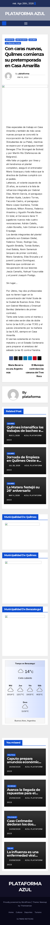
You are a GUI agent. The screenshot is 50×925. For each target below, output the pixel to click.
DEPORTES (10, 40)
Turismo (38, 912)
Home (11, 912)
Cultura (19, 912)
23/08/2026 (15, 860)
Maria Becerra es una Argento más (14, 369)
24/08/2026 (15, 829)
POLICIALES (12, 817)
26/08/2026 (15, 767)
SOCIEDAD (12, 786)
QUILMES (32, 40)
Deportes (28, 912)
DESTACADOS (21, 40)
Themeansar (26, 906)
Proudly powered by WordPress (17, 902)
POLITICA (11, 755)
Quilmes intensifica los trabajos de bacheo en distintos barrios (25, 430)
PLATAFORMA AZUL (25, 13)
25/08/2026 (15, 798)
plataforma (23, 73)
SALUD (10, 848)
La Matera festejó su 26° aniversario (23, 489)
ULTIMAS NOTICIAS (13, 43)
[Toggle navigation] (26, 23)
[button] (46, 23)
